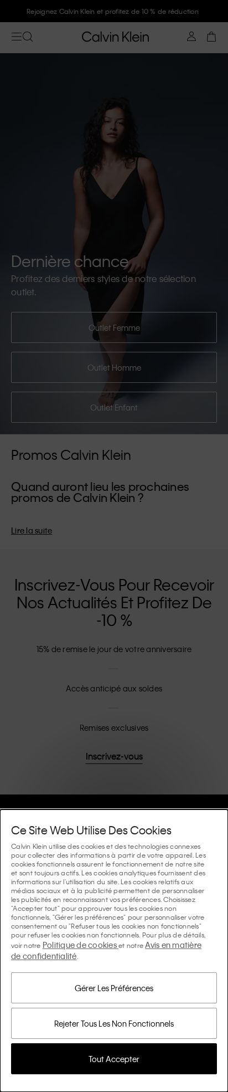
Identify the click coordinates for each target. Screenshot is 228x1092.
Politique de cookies (80, 945)
